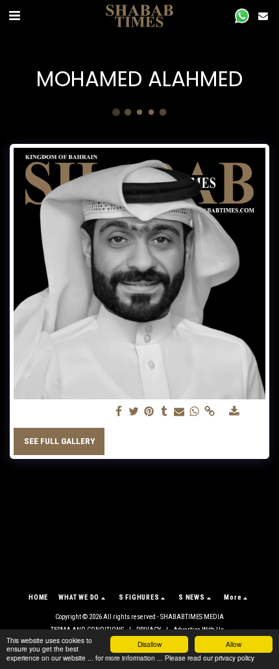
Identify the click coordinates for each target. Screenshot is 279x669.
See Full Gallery (59, 441)
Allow (233, 644)
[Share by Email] (179, 412)
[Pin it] (148, 412)
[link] (209, 412)
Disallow (150, 644)
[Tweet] (134, 412)
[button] (14, 15)
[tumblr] (163, 412)
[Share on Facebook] (119, 412)
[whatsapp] (194, 412)
